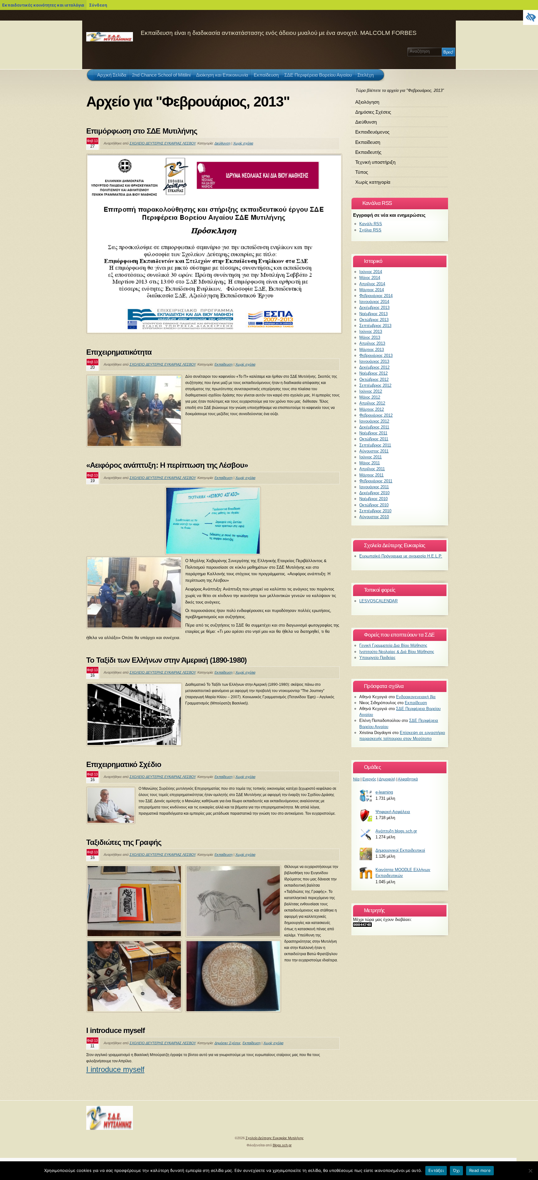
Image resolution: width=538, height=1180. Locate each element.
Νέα (356, 779)
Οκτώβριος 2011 (373, 439)
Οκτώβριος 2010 (374, 505)
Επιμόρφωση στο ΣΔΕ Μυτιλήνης (141, 131)
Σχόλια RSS (370, 230)
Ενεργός (369, 779)
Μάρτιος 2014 (371, 289)
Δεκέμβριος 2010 (374, 492)
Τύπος (361, 172)
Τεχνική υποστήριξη (375, 162)
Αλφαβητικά (408, 779)
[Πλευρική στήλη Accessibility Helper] (530, 17)
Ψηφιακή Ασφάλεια (392, 811)
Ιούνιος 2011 (370, 457)
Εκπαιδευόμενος (372, 132)
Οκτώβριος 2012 (374, 379)
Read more (480, 1170)
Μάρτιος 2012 (371, 409)
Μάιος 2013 (369, 337)
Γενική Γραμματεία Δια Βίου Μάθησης (393, 645)
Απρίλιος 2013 (372, 343)
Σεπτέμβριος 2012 (375, 385)
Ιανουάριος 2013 (374, 361)
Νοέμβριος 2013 (373, 313)
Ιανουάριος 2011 (374, 487)
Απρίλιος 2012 (372, 403)
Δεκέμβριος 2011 (374, 427)
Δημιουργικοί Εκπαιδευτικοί (400, 850)
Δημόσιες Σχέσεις (228, 1043)
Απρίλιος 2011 (372, 469)
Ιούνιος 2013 (370, 331)
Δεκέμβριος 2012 (374, 367)
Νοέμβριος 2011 (373, 433)
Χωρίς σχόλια (243, 143)
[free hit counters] (362, 925)
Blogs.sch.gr (282, 1145)
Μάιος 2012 (369, 397)
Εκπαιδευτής (368, 152)
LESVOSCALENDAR (378, 601)
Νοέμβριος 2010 (373, 498)
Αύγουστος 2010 (374, 516)
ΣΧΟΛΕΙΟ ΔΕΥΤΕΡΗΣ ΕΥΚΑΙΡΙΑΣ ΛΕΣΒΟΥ (163, 143)
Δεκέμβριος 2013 (374, 307)
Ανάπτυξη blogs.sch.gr (396, 831)
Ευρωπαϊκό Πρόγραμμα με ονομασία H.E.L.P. (400, 556)
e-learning (384, 792)
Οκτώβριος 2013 (374, 319)
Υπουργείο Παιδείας (377, 657)
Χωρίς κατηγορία (372, 182)
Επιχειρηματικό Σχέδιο (123, 764)
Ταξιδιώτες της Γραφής (123, 842)
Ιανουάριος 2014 (374, 301)
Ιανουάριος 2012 (374, 421)
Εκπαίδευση (224, 364)
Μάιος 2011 (369, 463)
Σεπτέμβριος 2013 (375, 325)
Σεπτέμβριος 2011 (375, 445)
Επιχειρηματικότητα (119, 352)
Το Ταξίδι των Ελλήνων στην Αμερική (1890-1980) (166, 660)
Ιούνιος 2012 (370, 391)
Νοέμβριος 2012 (373, 373)
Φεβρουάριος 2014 (376, 295)
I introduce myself (115, 1030)
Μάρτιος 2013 (371, 349)
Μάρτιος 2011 (371, 475)
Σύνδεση (98, 4)
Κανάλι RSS (370, 223)
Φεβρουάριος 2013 (376, 355)
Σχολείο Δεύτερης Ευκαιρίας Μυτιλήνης (275, 1138)
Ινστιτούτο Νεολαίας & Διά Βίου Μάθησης (396, 651)
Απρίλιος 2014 (372, 284)
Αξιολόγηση (367, 102)
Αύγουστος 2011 (374, 451)
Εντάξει (436, 1170)
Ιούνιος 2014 (370, 271)
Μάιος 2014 (369, 277)
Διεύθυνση (222, 143)
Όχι (456, 1170)
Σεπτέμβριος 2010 (375, 511)
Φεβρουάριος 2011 (375, 481)
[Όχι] (530, 1171)
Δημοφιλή (387, 779)
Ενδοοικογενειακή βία (416, 696)
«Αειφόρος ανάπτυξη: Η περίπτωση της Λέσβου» (167, 465)
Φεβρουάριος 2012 (376, 415)
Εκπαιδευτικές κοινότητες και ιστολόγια (43, 4)
